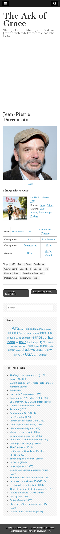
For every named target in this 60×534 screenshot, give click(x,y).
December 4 (18, 231)
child (26, 329)
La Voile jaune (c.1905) (21, 466)
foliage (22, 337)
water (35, 355)
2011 (32, 201)
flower (16, 338)
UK (22, 354)
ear (50, 329)
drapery (39, 329)
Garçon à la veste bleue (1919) (25, 405)
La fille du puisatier (39, 197)
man (8, 346)
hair (50, 337)
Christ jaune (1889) (19, 496)
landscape (33, 342)
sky (49, 349)
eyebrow (34, 333)
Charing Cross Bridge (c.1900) (25, 443)
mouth (24, 346)
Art (15, 328)
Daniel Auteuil (46, 205)
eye (28, 333)
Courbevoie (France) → (44, 291)
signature (39, 349)
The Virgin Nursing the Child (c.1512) (28, 375)
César (30, 253)
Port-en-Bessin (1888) (21, 500)
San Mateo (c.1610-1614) (23, 413)
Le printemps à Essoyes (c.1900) (26, 436)
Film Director (48, 239)
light (42, 342)
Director (37, 269)
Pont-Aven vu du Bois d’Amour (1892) (29, 439)
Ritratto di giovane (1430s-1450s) (27, 492)
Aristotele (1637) (18, 409)
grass (45, 338)
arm (9, 329)
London (49, 342)
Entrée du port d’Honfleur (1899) (26, 458)
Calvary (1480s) (18, 379)
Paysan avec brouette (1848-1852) (27, 420)
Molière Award (10, 278)
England (13, 332)
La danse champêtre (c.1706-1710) (28, 481)
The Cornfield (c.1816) (21, 447)
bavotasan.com (43, 531)
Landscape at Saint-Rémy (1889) (26, 424)
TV (19, 355)
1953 (30, 184)
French (17, 273)
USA (29, 354)
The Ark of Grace (24, 19)
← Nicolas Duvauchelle (11, 292)
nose (30, 346)
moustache (16, 346)
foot (28, 338)
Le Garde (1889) (18, 462)
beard (20, 329)
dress (46, 329)
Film (46, 269)
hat (17, 342)
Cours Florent (10, 269)
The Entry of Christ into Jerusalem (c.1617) (31, 489)
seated (18, 350)
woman (43, 354)
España (22, 333)
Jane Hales (15, 390)
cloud (31, 328)
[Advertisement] (30, 78)
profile (50, 346)
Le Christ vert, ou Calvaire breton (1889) (30, 401)
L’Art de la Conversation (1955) (25, 394)
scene (11, 350)
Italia (22, 342)
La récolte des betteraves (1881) (26, 511)
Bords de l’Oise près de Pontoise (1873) (30, 477)
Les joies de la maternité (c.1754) (27, 485)
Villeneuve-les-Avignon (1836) (25, 428)
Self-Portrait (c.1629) (20, 417)
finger (10, 337)
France (45, 233)
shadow (27, 349)
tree (15, 354)
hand (11, 342)
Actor (30, 239)
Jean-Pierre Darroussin (33, 273)
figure (43, 333)
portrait (43, 345)
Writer (49, 245)
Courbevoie (45, 229)
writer (36, 278)
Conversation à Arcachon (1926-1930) (29, 398)
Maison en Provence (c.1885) (25, 432)
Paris (36, 346)
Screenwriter (30, 245)
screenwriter (25, 278)
